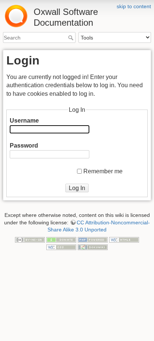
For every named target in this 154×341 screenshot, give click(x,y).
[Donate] (61, 240)
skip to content (134, 6)
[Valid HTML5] (124, 240)
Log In (77, 188)
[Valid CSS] (61, 247)
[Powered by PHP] (93, 240)
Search (71, 37)
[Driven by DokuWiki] (93, 247)
